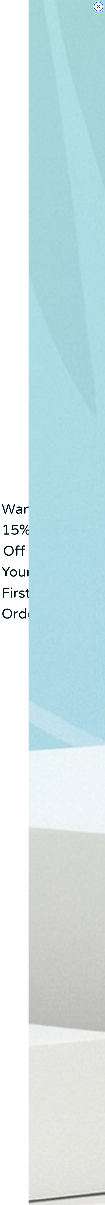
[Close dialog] (98, 6)
